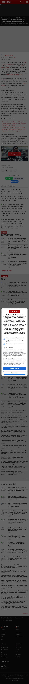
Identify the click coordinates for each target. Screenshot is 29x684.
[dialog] (14, 342)
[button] (14, 348)
